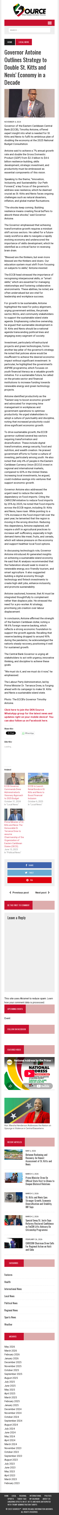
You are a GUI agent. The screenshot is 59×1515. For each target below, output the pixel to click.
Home (6, 1495)
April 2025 (9, 1393)
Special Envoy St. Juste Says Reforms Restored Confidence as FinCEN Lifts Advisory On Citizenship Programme (40, 1225)
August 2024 (11, 1424)
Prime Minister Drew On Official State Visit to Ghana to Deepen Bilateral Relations (40, 1181)
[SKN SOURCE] (29, 10)
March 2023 (10, 1479)
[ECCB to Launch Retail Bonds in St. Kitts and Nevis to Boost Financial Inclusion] (38, 779)
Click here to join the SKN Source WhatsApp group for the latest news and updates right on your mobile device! (28, 713)
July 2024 (9, 1428)
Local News (9, 1296)
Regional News (11, 1310)
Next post (40, 892)
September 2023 (13, 1456)
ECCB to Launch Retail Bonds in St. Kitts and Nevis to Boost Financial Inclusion (36, 792)
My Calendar (34, 1498)
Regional (22, 1495)
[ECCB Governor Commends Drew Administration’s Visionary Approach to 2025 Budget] (14, 779)
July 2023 (9, 1463)
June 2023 (10, 1467)
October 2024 (11, 1417)
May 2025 (9, 1389)
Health (7, 1282)
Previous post (21, 892)
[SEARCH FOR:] (29, 30)
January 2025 (11, 1405)
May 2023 (9, 1471)
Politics (47, 1495)
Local (14, 1495)
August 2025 (11, 1378)
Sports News (10, 1317)
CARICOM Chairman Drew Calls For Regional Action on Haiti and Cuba (40, 1246)
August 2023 (11, 1459)
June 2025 (10, 1385)
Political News (11, 1303)
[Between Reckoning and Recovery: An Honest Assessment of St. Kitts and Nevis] (13, 1157)
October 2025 (11, 1370)
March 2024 (10, 1444)
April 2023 (9, 1475)
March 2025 (10, 1397)
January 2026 (11, 1358)
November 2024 (12, 1413)
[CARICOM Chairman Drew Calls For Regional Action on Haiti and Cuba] (13, 1246)
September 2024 (13, 1420)
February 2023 (12, 1483)
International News (13, 1289)
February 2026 (12, 1354)
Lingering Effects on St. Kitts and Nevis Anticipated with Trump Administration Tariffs (29, 1503)
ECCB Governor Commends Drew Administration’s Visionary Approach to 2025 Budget (13, 792)
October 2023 (11, 1452)
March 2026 (10, 1350)
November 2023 (12, 1448)
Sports (11, 1498)
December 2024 (12, 1409)
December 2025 (12, 1362)
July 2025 (9, 1381)
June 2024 (10, 1432)
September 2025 (13, 1374)
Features (8, 1275)
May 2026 (9, 1346)
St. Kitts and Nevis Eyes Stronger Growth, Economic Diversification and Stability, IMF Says (39, 1202)
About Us (46, 1498)
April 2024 (9, 1440)
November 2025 (12, 1366)
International (35, 1495)
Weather (8, 1324)
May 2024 (9, 1436)
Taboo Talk (21, 1498)
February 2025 (12, 1401)
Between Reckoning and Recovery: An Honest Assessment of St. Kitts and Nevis (39, 1159)
